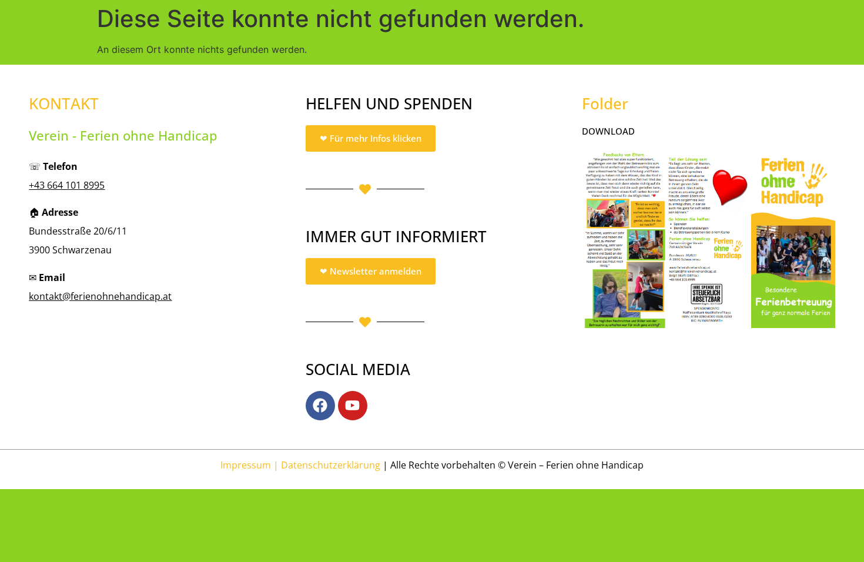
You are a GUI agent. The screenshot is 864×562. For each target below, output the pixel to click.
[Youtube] (352, 405)
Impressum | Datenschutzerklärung (300, 465)
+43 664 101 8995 (67, 185)
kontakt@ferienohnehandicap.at (100, 296)
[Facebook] (320, 405)
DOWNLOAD (608, 131)
